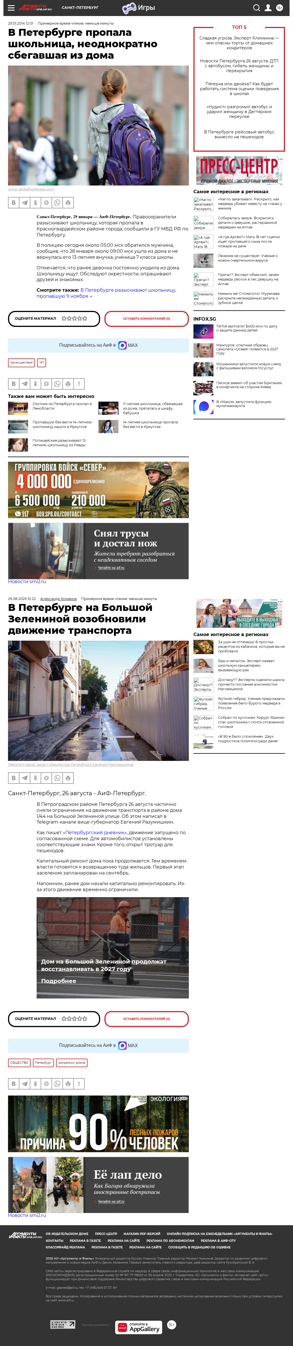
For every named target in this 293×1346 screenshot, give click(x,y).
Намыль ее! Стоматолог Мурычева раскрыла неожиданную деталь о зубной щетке (249, 298)
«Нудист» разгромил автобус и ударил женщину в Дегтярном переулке (239, 111)
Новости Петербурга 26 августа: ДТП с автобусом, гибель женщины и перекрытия (239, 66)
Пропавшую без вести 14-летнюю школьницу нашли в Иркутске (62, 424)
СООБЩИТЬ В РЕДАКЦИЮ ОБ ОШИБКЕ (199, 1247)
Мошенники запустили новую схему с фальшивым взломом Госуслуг (248, 366)
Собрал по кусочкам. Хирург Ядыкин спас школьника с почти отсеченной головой (251, 722)
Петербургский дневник (94, 832)
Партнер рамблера (95, 1325)
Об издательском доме (67, 1234)
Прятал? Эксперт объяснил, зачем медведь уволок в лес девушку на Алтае (248, 279)
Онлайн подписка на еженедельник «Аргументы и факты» (219, 1234)
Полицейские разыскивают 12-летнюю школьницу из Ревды (60, 442)
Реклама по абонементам (170, 1241)
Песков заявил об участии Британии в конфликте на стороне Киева (249, 385)
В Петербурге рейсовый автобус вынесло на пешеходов (239, 134)
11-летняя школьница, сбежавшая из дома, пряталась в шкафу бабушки (153, 408)
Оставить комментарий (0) (146, 319)
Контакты (54, 1241)
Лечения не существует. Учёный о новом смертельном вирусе (248, 258)
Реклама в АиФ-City (218, 1241)
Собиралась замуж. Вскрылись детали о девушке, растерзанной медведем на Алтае (247, 222)
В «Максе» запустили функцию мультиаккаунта (243, 404)
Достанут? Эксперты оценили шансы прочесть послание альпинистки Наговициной (251, 684)
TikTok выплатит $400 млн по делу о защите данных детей (247, 328)
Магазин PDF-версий (142, 1234)
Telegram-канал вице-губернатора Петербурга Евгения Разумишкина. (71, 764)
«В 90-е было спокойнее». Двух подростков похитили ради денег (248, 738)
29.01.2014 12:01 (20, 23)
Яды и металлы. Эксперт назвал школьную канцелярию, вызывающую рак (246, 665)
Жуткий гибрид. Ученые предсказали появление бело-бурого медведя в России (251, 703)
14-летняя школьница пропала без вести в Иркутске (150, 424)
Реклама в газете (85, 1241)
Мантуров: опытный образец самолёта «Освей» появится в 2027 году (247, 349)
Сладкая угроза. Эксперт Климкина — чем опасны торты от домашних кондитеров (239, 43)
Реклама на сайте (124, 1241)
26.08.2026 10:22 (22, 599)
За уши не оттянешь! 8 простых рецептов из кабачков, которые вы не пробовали (251, 646)
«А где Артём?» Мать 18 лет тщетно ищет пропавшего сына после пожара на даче (249, 241)
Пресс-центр (106, 1234)
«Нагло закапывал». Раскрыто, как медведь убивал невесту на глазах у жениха (250, 203)
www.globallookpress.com (31, 189)
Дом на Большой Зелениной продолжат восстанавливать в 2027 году (104, 965)
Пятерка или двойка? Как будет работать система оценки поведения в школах (239, 89)
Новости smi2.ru (27, 581)
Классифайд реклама (65, 1247)
